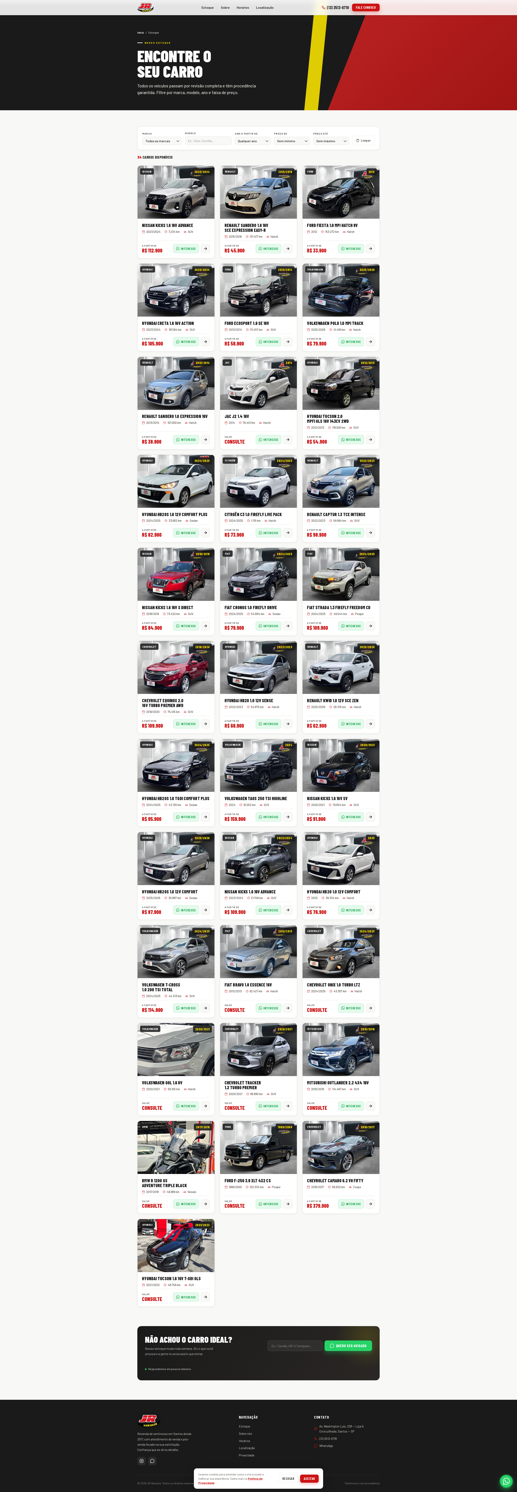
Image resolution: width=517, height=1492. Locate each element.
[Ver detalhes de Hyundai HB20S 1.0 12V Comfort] (205, 910)
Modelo (190, 133)
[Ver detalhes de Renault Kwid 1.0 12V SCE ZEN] (370, 724)
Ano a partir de (246, 133)
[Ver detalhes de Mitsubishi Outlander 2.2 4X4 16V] (370, 1106)
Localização (265, 7)
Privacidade (246, 1455)
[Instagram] (141, 1461)
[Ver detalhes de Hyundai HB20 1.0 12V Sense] (287, 724)
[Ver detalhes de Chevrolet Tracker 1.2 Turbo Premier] (287, 1106)
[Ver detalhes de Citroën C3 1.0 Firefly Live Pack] (287, 532)
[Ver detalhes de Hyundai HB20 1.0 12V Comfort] (370, 910)
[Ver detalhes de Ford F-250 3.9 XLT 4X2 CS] (287, 1204)
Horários (243, 7)
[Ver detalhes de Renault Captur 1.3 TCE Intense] (370, 532)
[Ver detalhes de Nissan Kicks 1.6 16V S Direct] (205, 626)
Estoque (208, 7)
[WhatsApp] (152, 1461)
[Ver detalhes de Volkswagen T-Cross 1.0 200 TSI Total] (205, 1008)
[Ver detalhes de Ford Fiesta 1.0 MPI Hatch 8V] (370, 248)
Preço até (320, 133)
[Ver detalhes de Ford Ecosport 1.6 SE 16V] (287, 341)
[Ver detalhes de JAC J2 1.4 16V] (287, 439)
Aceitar (309, 1478)
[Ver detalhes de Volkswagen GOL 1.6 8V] (205, 1106)
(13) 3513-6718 (338, 7)
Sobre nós (245, 1433)
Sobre (225, 7)
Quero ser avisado (351, 1345)
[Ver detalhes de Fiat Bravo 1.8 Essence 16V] (287, 1008)
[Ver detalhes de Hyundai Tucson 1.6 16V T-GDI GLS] (205, 1297)
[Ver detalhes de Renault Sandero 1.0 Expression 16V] (205, 439)
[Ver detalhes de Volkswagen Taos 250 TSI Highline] (287, 817)
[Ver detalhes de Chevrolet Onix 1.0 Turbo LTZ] (370, 1008)
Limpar (366, 140)
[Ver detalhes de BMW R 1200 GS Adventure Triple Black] (205, 1204)
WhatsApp (326, 1445)
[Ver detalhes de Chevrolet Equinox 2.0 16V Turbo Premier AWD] (205, 724)
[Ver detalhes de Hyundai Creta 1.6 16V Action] (205, 341)
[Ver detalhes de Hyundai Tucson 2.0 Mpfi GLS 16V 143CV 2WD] (370, 439)
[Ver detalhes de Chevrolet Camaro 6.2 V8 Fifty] (370, 1204)
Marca (147, 133)
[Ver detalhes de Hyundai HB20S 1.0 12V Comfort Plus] (205, 532)
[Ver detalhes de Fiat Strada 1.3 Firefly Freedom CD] (370, 626)
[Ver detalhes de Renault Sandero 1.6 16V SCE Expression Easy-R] (287, 248)
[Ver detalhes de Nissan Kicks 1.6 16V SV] (370, 817)
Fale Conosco (366, 7)
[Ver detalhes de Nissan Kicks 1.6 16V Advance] (205, 248)
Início (140, 32)
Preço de (280, 133)
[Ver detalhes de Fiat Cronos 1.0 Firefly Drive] (287, 626)
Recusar (288, 1478)
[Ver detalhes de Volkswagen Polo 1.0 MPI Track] (370, 341)
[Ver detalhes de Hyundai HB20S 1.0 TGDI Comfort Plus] (205, 817)
